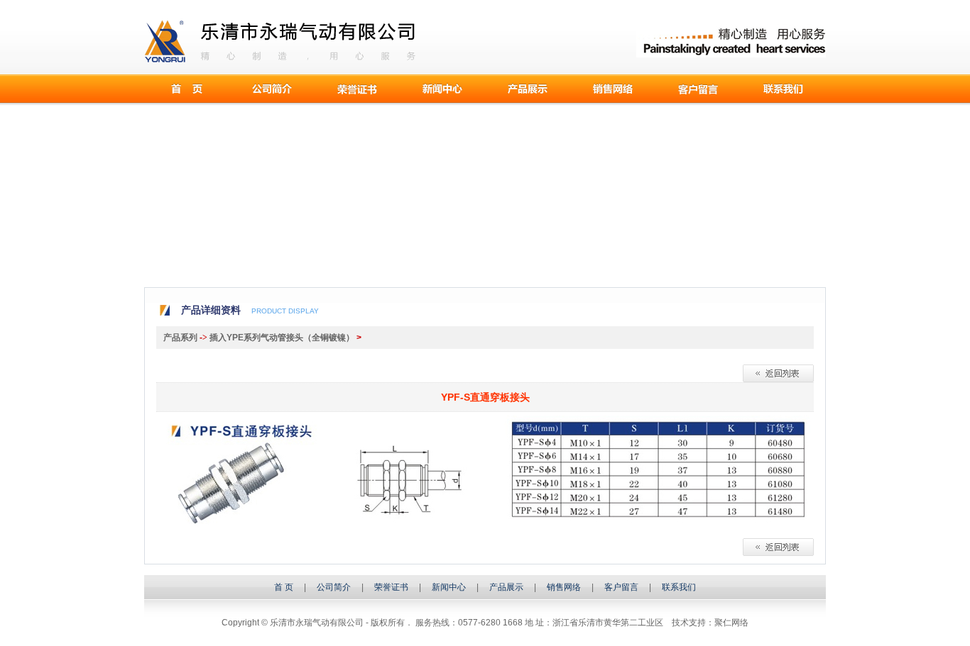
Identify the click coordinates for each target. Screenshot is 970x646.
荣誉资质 (357, 88)
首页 (186, 88)
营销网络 (612, 88)
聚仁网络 (731, 623)
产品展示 (527, 88)
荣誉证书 (391, 587)
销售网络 (564, 587)
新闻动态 (442, 88)
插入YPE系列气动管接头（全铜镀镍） (281, 338)
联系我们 (783, 88)
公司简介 (272, 88)
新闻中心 (449, 587)
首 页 (283, 587)
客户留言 (698, 88)
